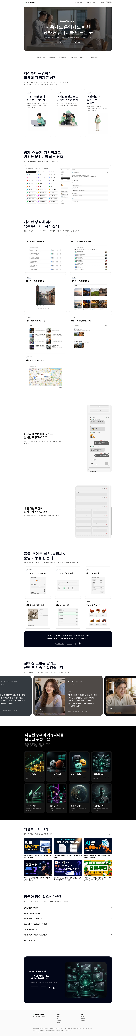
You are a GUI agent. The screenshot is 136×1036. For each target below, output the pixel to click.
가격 (94, 2)
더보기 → (109, 834)
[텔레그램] (79, 42)
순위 (58, 1016)
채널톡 (82, 1016)
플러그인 (89, 2)
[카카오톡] (75, 42)
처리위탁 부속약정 (55, 1032)
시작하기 (69, 42)
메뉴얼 (102, 2)
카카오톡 (83, 1018)
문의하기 (109, 2)
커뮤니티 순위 (78, 2)
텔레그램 (83, 1020)
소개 (84, 2)
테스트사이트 (60, 42)
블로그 (97, 2)
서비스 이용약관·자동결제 (38, 1032)
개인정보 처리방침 (47, 1032)
